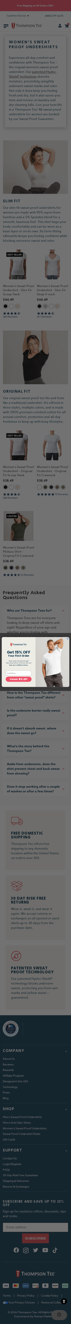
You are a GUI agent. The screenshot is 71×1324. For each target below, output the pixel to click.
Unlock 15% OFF (18, 679)
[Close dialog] (68, 638)
